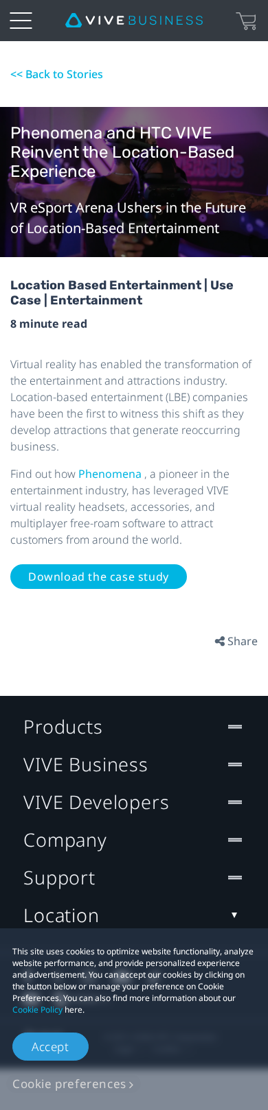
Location (61, 915)
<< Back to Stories (56, 74)
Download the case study (98, 576)
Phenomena (111, 473)
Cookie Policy (37, 1009)
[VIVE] (134, 20)
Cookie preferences (69, 1083)
